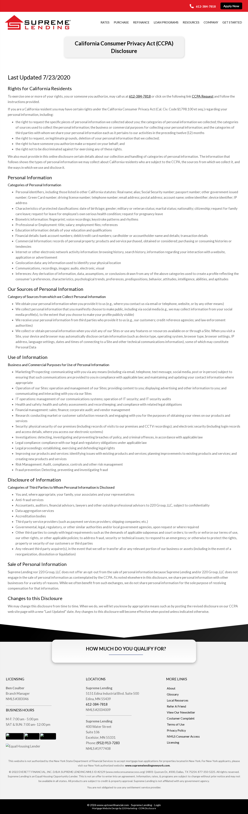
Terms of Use (175, 724)
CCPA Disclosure (147, 808)
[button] (203, 6)
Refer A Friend (176, 706)
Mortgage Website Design (105, 808)
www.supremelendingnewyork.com (147, 765)
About (171, 688)
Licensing (173, 742)
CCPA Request (203, 96)
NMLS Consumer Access (183, 736)
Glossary (173, 694)
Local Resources (177, 700)
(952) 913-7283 (108, 743)
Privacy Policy (176, 730)
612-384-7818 (140, 96)
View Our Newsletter (181, 712)
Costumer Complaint (181, 718)
